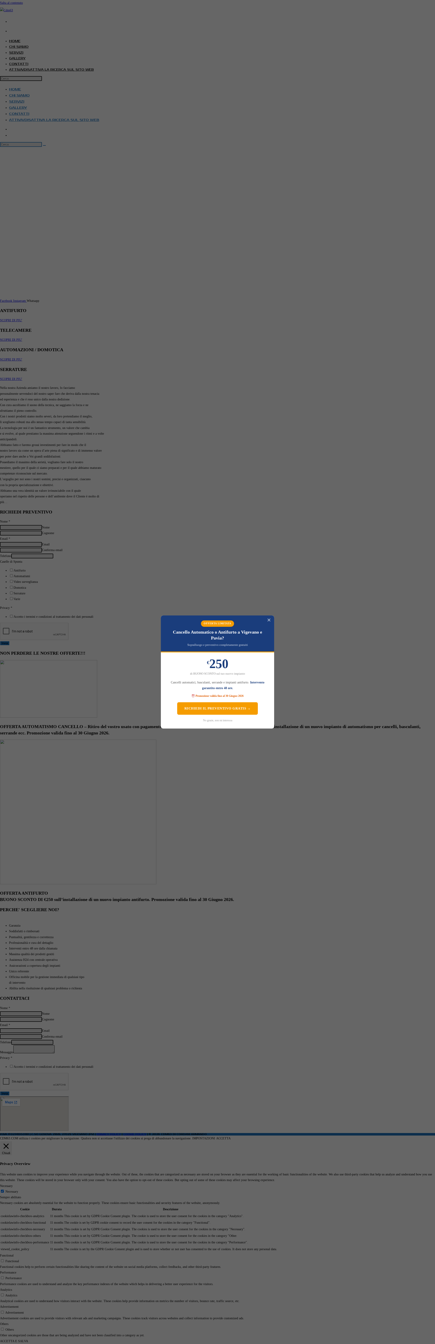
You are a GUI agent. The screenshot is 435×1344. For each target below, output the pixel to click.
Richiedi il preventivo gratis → (217, 708)
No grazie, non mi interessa (217, 720)
